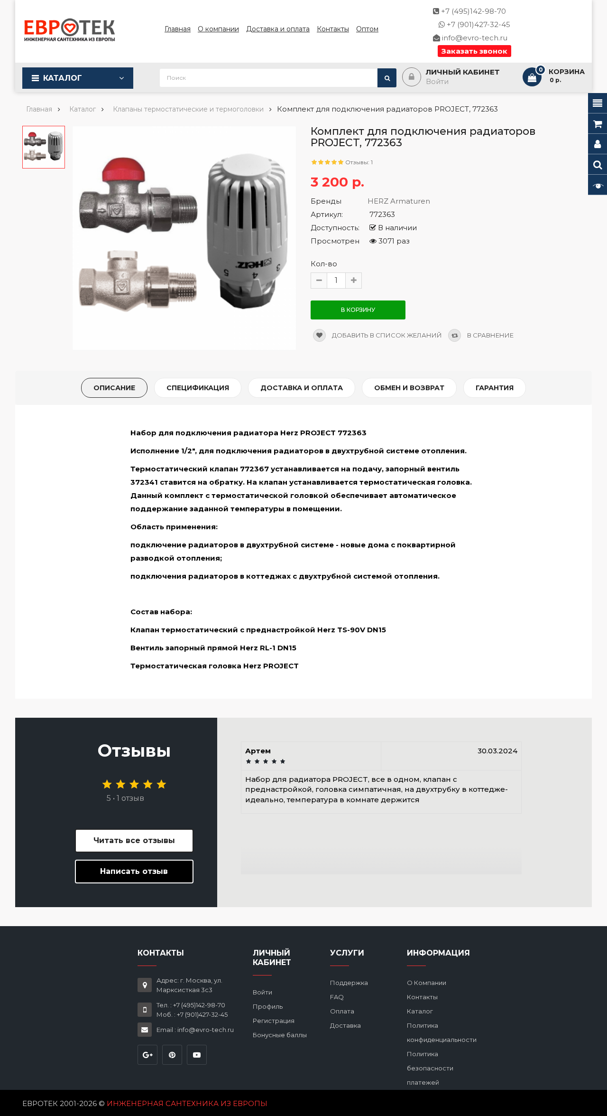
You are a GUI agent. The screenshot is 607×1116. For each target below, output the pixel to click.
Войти (262, 992)
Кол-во (324, 263)
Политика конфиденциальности (442, 1032)
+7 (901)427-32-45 (477, 24)
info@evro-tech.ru (473, 37)
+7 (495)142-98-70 (472, 11)
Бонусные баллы (280, 1035)
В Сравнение (490, 335)
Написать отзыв (134, 871)
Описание (114, 388)
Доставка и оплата (301, 388)
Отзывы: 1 (359, 162)
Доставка (345, 1025)
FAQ (337, 997)
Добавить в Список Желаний (386, 335)
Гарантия (495, 388)
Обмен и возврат (409, 388)
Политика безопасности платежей (430, 1068)
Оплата (342, 1011)
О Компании (426, 982)
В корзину (358, 309)
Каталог (62, 78)
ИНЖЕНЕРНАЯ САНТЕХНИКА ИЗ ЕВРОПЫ (187, 1103)
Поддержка (349, 982)
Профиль (268, 1006)
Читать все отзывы (134, 840)
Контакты (422, 997)
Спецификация (197, 388)
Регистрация (273, 1020)
